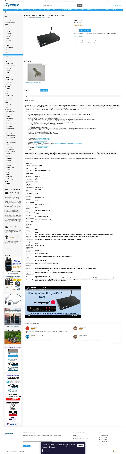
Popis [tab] (26, 96)
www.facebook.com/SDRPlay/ (42, 146)
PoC (7, 100)
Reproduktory (9, 126)
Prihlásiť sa (26, 445)
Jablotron (7, 181)
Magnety (8, 174)
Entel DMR (8, 49)
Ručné (8, 29)
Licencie (8, 72)
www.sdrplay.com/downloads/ (42, 139)
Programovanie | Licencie (11, 60)
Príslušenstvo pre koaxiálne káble (13, 162)
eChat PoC (8, 68)
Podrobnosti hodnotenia (40, 17)
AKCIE (6, 19)
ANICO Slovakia (104, 439)
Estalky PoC (8, 51)
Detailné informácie (78, 36)
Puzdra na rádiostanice (11, 140)
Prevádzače (9, 33)
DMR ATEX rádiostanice (11, 65)
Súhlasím (80, 445)
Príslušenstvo (9, 76)
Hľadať (79, 5)
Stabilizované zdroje (10, 111)
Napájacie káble (9, 133)
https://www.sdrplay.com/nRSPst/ (42, 138)
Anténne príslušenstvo (10, 180)
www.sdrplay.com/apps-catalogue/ (45, 145)
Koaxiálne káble (9, 148)
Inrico (7, 52)
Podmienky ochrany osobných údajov (72, 1)
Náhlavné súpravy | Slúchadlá (12, 122)
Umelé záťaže (9, 130)
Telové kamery (8, 102)
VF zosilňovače (9, 115)
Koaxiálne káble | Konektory (10, 146)
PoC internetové (9, 47)
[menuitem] (6, 10)
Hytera (6, 93)
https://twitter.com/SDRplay (40, 147)
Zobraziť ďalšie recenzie (116, 343)
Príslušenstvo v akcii (10, 22)
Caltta (6, 61)
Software (8, 106)
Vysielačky (7, 26)
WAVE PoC (8, 86)
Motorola (7, 77)
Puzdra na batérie (9, 139)
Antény (6, 164)
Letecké (8, 36)
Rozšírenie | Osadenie (10, 58)
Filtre (7, 132)
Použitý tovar (7, 183)
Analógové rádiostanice (11, 83)
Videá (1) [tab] (32, 96)
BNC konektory (9, 156)
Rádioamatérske (9, 40)
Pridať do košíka (86, 30)
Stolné (8, 45)
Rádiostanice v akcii (10, 21)
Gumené (8, 169)
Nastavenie (46, 451)
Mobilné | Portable (10, 167)
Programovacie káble (10, 135)
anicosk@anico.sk (104, 435)
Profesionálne (9, 28)
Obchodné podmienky (57, 1)
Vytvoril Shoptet (118, 451)
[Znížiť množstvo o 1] (78, 31)
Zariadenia (9, 70)
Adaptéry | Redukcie (10, 149)
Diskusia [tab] (45, 96)
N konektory (8, 155)
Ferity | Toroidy (9, 178)
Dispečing (9, 35)
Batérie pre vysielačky (10, 137)
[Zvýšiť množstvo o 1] (78, 29)
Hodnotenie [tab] (38, 96)
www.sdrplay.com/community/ (40, 141)
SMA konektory (9, 158)
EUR (114, 1)
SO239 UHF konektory (10, 153)
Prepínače (8, 172)
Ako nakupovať (47, 1)
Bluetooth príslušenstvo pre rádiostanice (12, 124)
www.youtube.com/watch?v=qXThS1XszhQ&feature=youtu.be (68, 143)
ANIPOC (6, 24)
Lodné (7, 38)
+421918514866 (104, 437)
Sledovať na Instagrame (14, 326)
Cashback (7, 185)
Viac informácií (52, 447)
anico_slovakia (104, 441)
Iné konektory (9, 160)
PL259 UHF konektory (10, 151)
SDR (7, 54)
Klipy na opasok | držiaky (11, 142)
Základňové (8, 165)
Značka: (49, 17)
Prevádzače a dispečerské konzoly (13, 67)
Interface (8, 116)
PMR (7, 56)
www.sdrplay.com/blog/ (39, 142)
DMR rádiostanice (9, 63)
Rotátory (8, 171)
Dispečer (8, 74)
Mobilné (8, 31)
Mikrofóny (8, 120)
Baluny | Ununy (9, 176)
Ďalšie (7, 144)
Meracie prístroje (9, 118)
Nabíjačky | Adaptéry (10, 128)
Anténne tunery (9, 113)
